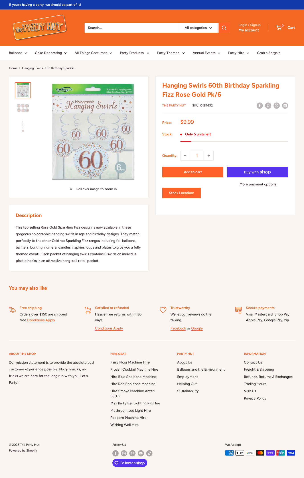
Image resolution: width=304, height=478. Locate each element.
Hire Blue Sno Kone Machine (133, 377)
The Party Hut (174, 106)
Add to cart (193, 172)
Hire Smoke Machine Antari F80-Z (132, 393)
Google (197, 328)
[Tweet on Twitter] (277, 105)
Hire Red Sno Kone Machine (132, 384)
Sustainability (188, 391)
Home (13, 68)
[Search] (224, 28)
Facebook (178, 328)
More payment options (257, 184)
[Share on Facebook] (260, 105)
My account (249, 30)
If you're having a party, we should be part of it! (45, 5)
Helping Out (187, 384)
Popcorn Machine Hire (128, 418)
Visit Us (250, 391)
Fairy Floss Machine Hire (130, 362)
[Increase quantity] (208, 155)
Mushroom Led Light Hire (130, 410)
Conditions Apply (41, 320)
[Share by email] (285, 105)
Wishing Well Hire (124, 425)
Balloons (15, 53)
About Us (184, 362)
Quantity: (170, 155)
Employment (187, 377)
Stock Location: (181, 193)
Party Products (132, 53)
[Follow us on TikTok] (149, 453)
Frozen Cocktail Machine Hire (134, 369)
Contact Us (253, 362)
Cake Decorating (48, 53)
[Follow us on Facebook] (115, 453)
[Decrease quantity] (185, 155)
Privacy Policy (255, 398)
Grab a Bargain (268, 53)
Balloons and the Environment (201, 369)
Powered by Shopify (23, 450)
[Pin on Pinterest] (268, 105)
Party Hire (236, 53)
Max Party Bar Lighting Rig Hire (135, 403)
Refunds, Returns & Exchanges (268, 377)
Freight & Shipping (259, 369)
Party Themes (168, 53)
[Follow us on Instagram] (124, 453)
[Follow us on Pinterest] (132, 453)
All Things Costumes (91, 53)
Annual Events (204, 53)
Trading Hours (255, 384)
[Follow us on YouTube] (141, 453)
